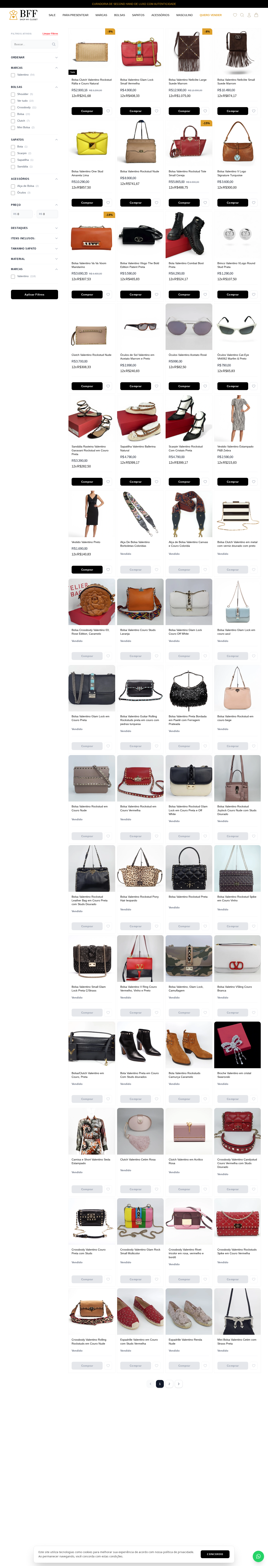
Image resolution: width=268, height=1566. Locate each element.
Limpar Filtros (50, 33)
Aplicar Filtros (34, 294)
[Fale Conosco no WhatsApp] (258, 1556)
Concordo (215, 1554)
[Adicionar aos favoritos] (108, 111)
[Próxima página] (179, 1384)
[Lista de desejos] (235, 15)
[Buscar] (53, 44)
